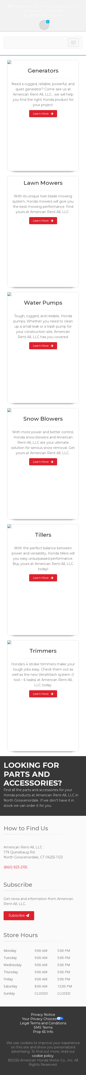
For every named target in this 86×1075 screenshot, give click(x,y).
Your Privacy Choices (39, 1019)
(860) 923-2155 (15, 867)
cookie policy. (43, 1056)
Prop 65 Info (43, 1032)
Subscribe (17, 915)
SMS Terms (43, 1027)
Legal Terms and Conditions (43, 1023)
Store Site (56, 15)
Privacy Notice (43, 1014)
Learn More (40, 113)
